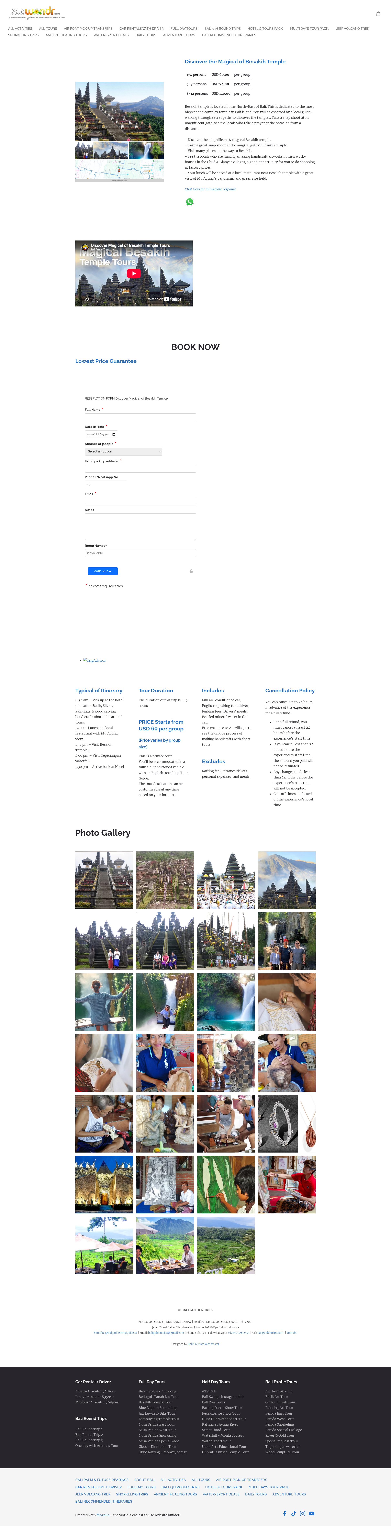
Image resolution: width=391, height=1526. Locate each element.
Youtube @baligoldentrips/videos (115, 1332)
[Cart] (378, 13)
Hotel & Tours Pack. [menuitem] (265, 29)
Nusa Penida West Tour (157, 1430)
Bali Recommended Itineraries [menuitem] (229, 35)
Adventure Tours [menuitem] (179, 35)
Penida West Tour (279, 1419)
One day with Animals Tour (97, 1446)
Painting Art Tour (279, 1408)
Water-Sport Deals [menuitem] (111, 35)
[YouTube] (312, 1513)
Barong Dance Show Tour (222, 1408)
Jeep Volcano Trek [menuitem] (352, 29)
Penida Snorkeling (279, 1424)
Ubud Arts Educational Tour (224, 1447)
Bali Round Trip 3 (89, 1440)
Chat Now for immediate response (210, 189)
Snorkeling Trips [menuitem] (23, 35)
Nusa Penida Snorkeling (157, 1435)
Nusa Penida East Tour (157, 1424)
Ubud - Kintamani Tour (157, 1447)
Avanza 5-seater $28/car (95, 1391)
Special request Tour (281, 1441)
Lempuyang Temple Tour (159, 1419)
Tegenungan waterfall (282, 1447)
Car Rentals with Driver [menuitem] (142, 29)
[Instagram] (303, 1513)
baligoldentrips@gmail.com (166, 1332)
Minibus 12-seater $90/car (96, 1402)
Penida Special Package (283, 1430)
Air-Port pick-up (278, 1391)
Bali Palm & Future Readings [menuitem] (102, 1480)
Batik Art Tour (276, 1397)
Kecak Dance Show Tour (221, 1413)
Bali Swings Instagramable (223, 1397)
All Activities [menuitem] (20, 29)
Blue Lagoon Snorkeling (158, 1408)
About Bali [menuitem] (144, 1480)
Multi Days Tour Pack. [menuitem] (309, 29)
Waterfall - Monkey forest (223, 1435)
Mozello (103, 1515)
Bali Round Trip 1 (88, 1429)
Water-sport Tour (216, 1441)
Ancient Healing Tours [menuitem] (66, 35)
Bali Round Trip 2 (89, 1435)
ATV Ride (209, 1391)
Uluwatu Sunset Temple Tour (225, 1452)
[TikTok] (294, 1513)
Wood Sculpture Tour (282, 1452)
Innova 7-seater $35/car (94, 1397)
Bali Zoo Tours (213, 1402)
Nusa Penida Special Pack (159, 1441)
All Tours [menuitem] (48, 29)
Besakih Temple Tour (156, 1402)
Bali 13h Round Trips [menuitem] (222, 29)
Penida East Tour (278, 1413)
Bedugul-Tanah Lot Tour (159, 1397)
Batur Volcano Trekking (157, 1391)
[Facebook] (285, 1513)
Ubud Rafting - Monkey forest (163, 1452)
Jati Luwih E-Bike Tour (157, 1413)
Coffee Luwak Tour (280, 1402)
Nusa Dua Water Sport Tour (224, 1419)
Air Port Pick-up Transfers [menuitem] (88, 29)
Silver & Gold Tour (279, 1435)
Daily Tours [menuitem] (146, 35)
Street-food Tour (216, 1430)
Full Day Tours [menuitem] (184, 29)
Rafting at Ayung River (220, 1424)
